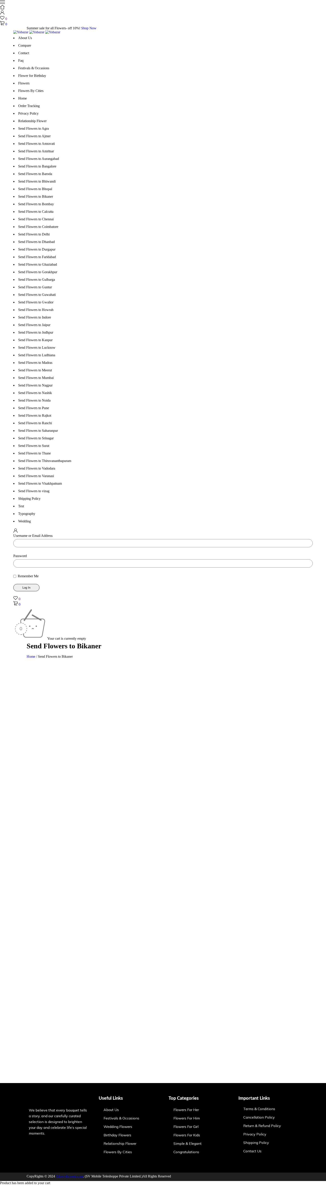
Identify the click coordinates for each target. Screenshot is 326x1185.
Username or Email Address (33, 536)
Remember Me (28, 576)
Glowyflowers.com (69, 1176)
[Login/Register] (2, 13)
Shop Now (88, 28)
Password (20, 556)
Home (31, 656)
